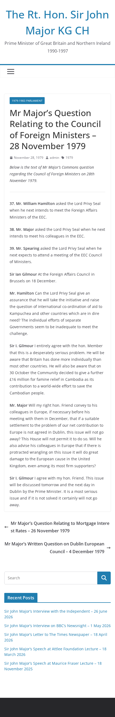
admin (54, 157)
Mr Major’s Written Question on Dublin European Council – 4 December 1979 (54, 547)
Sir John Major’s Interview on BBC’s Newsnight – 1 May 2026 (57, 625)
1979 (69, 157)
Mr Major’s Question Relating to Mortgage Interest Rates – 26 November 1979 (60, 527)
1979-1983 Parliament (27, 100)
